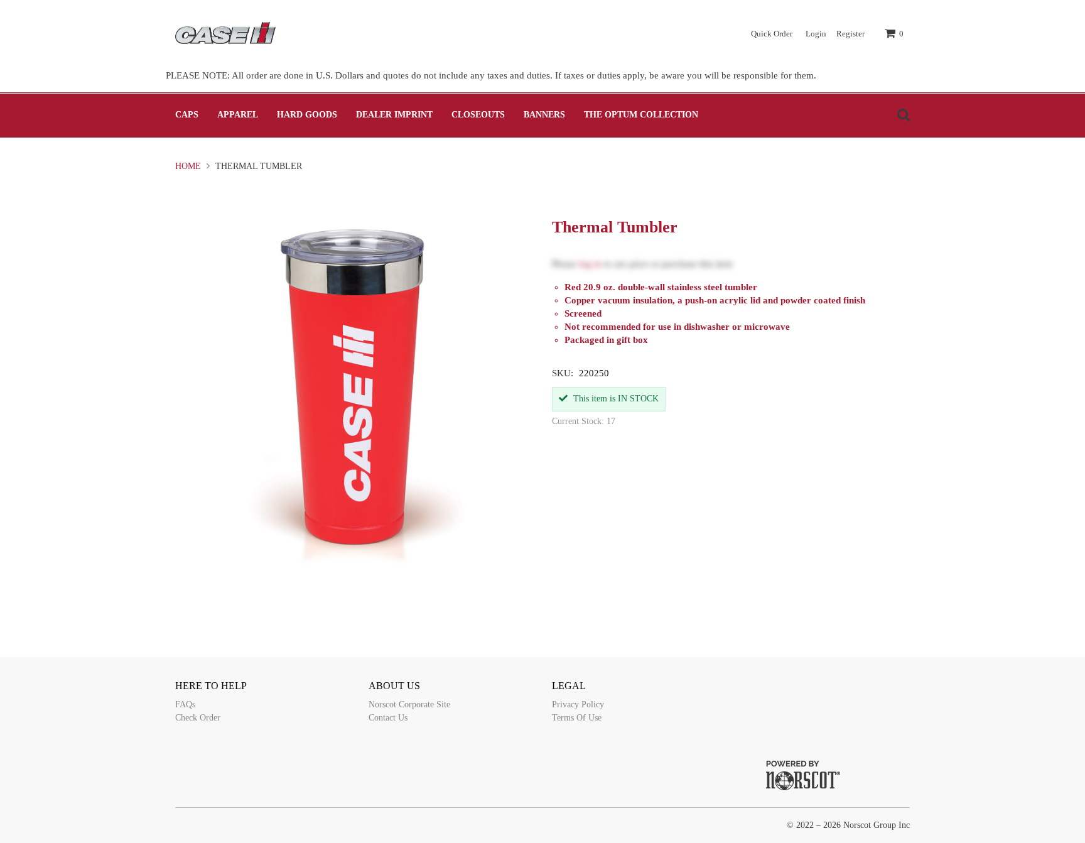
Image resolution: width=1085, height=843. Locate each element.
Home (189, 166)
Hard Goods (307, 114)
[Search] (900, 115)
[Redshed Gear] (225, 33)
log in (590, 264)
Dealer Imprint (394, 114)
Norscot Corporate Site (409, 704)
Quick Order (771, 33)
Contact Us (388, 717)
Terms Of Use (577, 717)
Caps (186, 114)
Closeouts (478, 114)
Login (816, 33)
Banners (544, 114)
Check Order (197, 717)
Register (850, 33)
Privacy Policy (578, 704)
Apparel (237, 114)
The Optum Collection (641, 114)
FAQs (185, 704)
